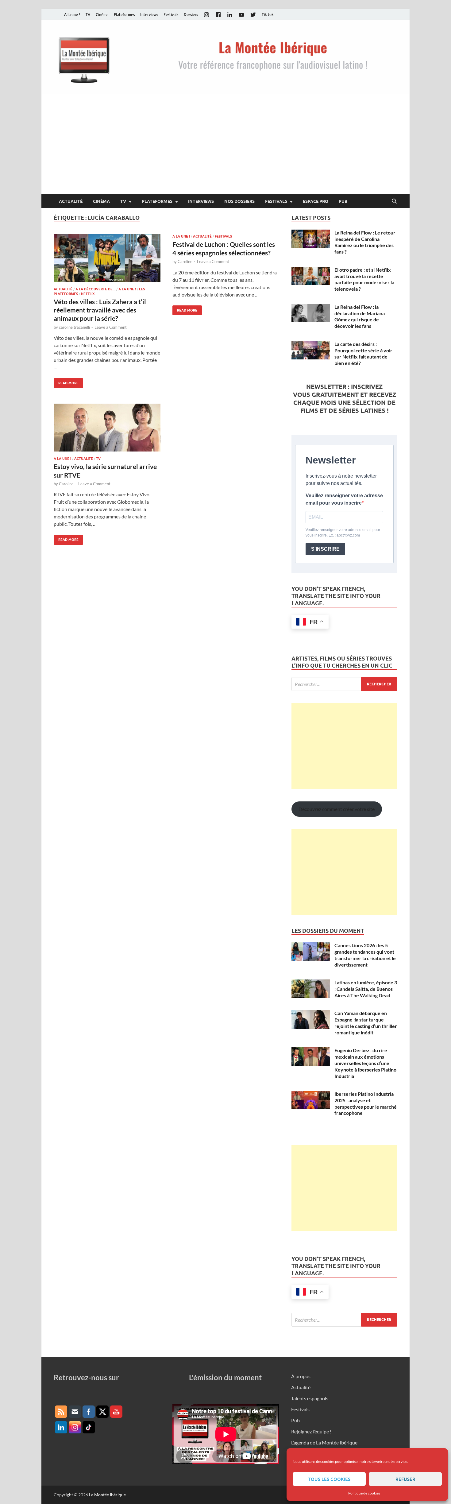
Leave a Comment (110, 327)
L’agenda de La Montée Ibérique (324, 1442)
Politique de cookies (364, 1493)
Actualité (71, 201)
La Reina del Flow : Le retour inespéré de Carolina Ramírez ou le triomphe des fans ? (364, 242)
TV (88, 14)
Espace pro (315, 201)
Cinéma (102, 14)
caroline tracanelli (74, 327)
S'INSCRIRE (325, 549)
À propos (300, 1376)
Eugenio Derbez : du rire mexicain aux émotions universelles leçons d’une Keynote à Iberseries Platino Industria (365, 1063)
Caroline (185, 261)
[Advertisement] (225, 148)
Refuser (405, 1479)
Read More (66, 381)
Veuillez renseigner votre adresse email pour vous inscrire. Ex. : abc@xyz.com (343, 532)
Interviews (149, 14)
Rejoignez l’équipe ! (311, 1431)
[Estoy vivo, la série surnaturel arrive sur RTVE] (107, 428)
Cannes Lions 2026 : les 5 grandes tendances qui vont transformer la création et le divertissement (365, 954)
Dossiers (191, 14)
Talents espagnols (309, 1398)
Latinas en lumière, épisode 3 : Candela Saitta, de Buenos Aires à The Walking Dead (365, 988)
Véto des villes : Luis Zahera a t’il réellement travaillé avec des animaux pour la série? (100, 310)
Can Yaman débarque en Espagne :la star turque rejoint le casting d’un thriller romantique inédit (365, 1022)
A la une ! (72, 14)
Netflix (87, 294)
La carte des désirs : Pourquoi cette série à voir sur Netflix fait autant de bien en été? (363, 353)
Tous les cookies (329, 1479)
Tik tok (268, 14)
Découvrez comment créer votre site (337, 809)
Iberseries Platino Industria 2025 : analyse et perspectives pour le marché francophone (365, 1103)
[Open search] (394, 201)
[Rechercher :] (344, 684)
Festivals (171, 14)
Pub (343, 201)
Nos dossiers (239, 201)
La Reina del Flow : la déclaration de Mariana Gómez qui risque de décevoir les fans (359, 316)
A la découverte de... (95, 289)
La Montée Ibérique (107, 1494)
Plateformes (124, 14)
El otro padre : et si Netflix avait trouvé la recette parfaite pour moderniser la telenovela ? (364, 279)
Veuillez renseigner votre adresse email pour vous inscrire (344, 499)
